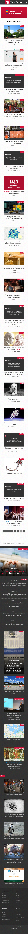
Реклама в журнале (6, 902)
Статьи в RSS (5, 917)
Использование (5, 898)
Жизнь (17, 895)
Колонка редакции (23, 549)
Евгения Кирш (16, 245)
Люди (22, 408)
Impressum (18, 912)
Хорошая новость (19, 75)
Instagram (4, 916)
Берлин (22, 227)
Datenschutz (18, 914)
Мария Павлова (16, 44)
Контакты (4, 897)
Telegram (4, 914)
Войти (17, 920)
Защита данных (5, 900)
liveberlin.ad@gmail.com (20, 543)
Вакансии (4, 895)
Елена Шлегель (16, 120)
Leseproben (18, 911)
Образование (19, 902)
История (22, 333)
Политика (18, 900)
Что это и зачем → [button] (14, 928)
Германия (22, 458)
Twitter (3, 911)
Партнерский (21, 279)
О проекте (4, 893)
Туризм (22, 26)
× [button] (14, 931)
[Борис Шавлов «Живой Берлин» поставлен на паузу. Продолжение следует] (14, 576)
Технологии (21, 202)
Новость (22, 306)
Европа (22, 724)
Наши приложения (6, 919)
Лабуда (22, 49)
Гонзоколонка (20, 677)
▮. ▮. (16, 69)
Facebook (4, 912)
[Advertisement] (14, 538)
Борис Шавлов (16, 719)
